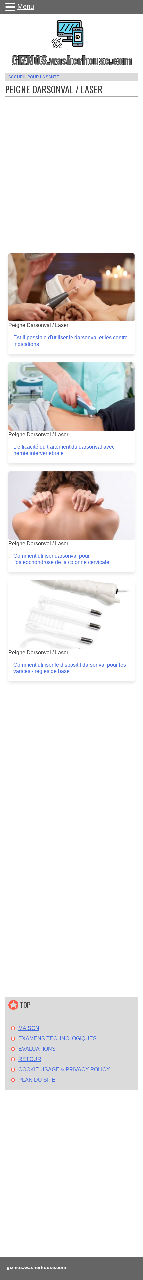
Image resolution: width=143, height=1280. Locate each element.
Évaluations (37, 1049)
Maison (28, 1028)
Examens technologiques (57, 1038)
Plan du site (36, 1080)
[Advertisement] (71, 171)
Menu (25, 6)
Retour (29, 1059)
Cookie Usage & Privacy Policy (64, 1069)
